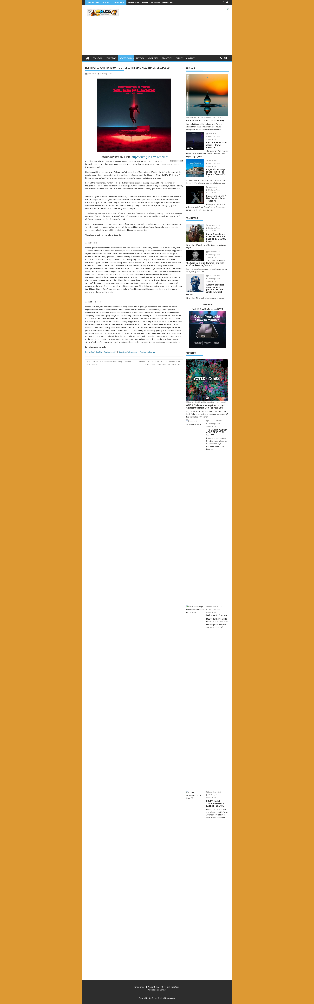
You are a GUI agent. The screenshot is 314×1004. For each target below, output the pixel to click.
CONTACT (190, 58)
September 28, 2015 (215, 606)
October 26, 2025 (214, 276)
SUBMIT (179, 58)
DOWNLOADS (153, 58)
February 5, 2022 (194, 402)
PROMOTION (167, 58)
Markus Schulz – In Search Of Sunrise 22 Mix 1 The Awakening (154, 2)
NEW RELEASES (126, 58)
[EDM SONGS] (87, 58)
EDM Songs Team (106, 74)
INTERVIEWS (111, 58)
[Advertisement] (157, 37)
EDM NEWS (97, 58)
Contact (163, 990)
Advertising (153, 990)
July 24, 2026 (192, 117)
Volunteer (175, 987)
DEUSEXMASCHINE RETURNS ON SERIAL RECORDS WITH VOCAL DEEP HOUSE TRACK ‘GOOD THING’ (159, 363)
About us (165, 987)
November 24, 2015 (215, 421)
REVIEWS (140, 58)
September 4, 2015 (214, 792)
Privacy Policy (153, 987)
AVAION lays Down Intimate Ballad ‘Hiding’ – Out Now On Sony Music (108, 363)
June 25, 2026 (212, 161)
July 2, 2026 (212, 134)
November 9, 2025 (214, 225)
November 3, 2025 (214, 252)
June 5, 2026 (212, 187)
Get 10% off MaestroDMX (207, 309)
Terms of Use (139, 987)
